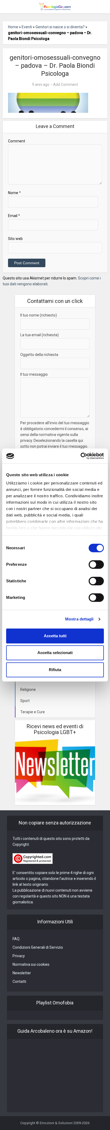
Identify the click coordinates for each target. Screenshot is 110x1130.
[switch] (96, 564)
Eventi (27, 27)
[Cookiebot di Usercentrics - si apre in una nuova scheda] (80, 455)
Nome (14, 193)
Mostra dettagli (79, 619)
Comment (16, 141)
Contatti (19, 981)
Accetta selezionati (55, 652)
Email (14, 216)
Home (13, 27)
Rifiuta (55, 669)
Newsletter (22, 973)
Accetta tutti (55, 636)
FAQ (16, 939)
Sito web (15, 239)
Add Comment (65, 84)
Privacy (19, 956)
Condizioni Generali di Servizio (38, 947)
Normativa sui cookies (31, 964)
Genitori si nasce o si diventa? (60, 27)
